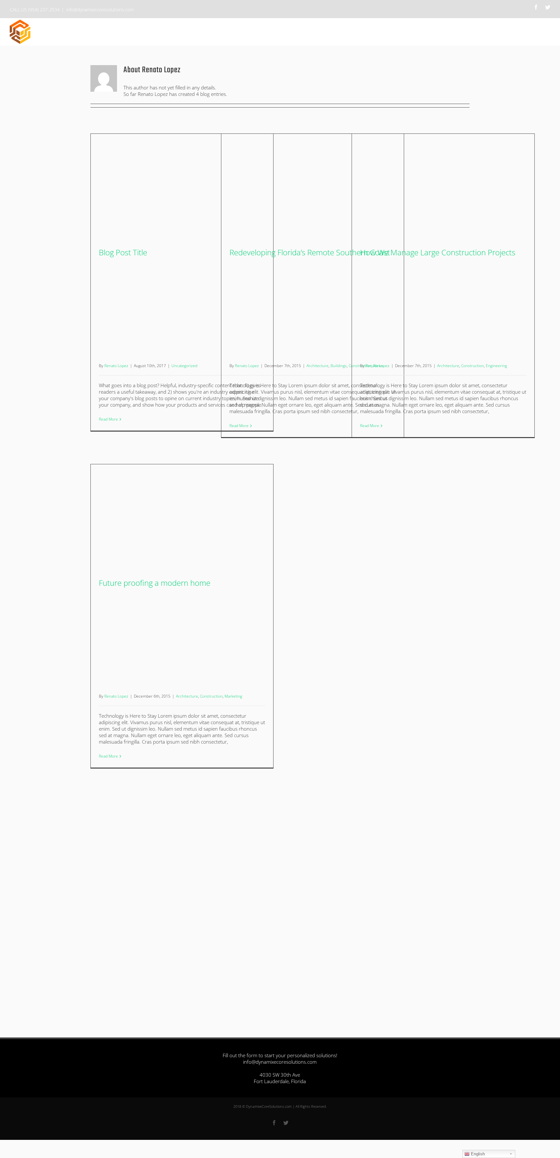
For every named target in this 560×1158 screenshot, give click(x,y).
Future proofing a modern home (154, 582)
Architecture (318, 365)
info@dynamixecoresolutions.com (100, 9)
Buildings (339, 365)
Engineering (496, 365)
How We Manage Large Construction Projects (437, 252)
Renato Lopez (116, 365)
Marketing (233, 696)
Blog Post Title (123, 252)
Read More (108, 419)
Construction (472, 365)
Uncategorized (184, 365)
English (477, 1154)
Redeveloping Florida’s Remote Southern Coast (309, 252)
